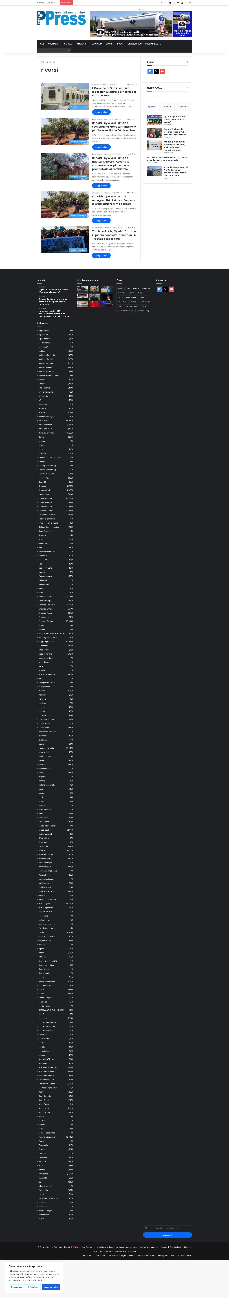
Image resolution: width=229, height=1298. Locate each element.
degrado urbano (45, 531)
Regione (42, 953)
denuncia (42, 535)
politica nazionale (46, 879)
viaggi (41, 1194)
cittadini (42, 445)
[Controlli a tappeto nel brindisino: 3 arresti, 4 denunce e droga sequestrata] (94, 297)
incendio (42, 695)
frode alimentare (46, 658)
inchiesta (42, 699)
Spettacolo (43, 1063)
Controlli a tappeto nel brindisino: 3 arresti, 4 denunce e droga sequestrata (105, 3)
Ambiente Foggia (46, 363)
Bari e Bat (43, 421)
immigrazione (44, 687)
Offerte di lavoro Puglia (116, 1255)
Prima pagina (44, 904)
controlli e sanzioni (46, 474)
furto (41, 666)
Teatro (41, 1141)
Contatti (139, 1255)
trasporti (42, 1161)
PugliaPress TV (153, 44)
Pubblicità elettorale (47, 928)
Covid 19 (42, 482)
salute (41, 977)
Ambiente (82, 44)
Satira (43, 1120)
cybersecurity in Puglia (48, 523)
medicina (42, 764)
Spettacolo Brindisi (46, 1071)
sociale (42, 1043)
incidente (42, 703)
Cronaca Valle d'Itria (47, 515)
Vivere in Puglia (45, 1211)
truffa (41, 1166)
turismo (42, 1170)
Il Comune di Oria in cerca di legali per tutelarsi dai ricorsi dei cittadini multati (114, 91)
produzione (43, 916)
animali (42, 380)
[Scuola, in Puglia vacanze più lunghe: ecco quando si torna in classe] (107, 289)
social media (44, 1039)
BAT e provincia (45, 429)
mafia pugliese (45, 756)
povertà (42, 895)
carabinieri (146, 288)
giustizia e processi (47, 674)
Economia (97, 44)
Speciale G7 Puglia (46, 1059)
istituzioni (43, 736)
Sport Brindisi (44, 1100)
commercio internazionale (50, 457)
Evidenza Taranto (46, 621)
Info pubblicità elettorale (181, 1255)
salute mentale (45, 985)
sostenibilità (44, 1051)
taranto (143, 306)
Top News (43, 1157)
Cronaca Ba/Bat (45, 490)
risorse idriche (44, 973)
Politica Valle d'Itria (47, 891)
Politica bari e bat (46, 854)
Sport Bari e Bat (45, 1096)
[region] (34, 1277)
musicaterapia (45, 809)
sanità (41, 989)
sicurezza (43, 1018)
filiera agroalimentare (48, 637)
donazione (43, 543)
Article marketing (46, 392)
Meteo (41, 773)
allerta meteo (44, 343)
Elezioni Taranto (45, 568)
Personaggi (43, 846)
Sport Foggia (44, 1104)
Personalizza (16, 1287)
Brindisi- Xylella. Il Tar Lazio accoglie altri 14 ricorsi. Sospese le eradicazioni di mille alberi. (113, 200)
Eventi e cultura (45, 597)
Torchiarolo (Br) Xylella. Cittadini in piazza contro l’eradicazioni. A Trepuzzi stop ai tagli (114, 235)
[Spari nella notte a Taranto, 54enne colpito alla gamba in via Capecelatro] (107, 304)
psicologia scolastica (47, 924)
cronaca (121, 293)
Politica (67, 44)
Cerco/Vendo (135, 44)
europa (42, 588)
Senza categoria (45, 998)
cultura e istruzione (47, 519)
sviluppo (42, 1129)
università (43, 1178)
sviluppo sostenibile (47, 1133)
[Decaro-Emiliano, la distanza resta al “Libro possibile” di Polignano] (154, 133)
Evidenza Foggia (45, 613)
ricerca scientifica (46, 965)
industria (42, 715)
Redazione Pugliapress (102, 119)
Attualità (42, 408)
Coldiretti (42, 453)
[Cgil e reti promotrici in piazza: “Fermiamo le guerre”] (154, 120)
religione (42, 957)
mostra (42, 801)
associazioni (44, 404)
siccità (41, 1014)
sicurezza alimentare (47, 1022)
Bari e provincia (45, 425)
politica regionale (46, 883)
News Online (44, 822)
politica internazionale (48, 871)
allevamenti (43, 347)
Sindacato (43, 1035)
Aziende (42, 412)
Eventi (120, 44)
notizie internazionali (47, 826)
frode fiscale (44, 662)
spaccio (42, 1055)
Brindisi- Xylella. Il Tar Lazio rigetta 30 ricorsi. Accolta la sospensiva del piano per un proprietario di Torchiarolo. (111, 163)
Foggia (140, 293)
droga (41, 547)
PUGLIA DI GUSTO (46, 936)
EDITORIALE (44, 560)
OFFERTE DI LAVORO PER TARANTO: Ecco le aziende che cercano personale (167, 158)
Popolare (151, 106)
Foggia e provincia (46, 642)
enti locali (43, 580)
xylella (41, 1219)
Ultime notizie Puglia (125, 311)
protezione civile (45, 920)
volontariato (44, 1215)
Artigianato (43, 396)
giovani (42, 670)
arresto (42, 384)
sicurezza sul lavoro (47, 1026)
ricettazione (44, 969)
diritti (41, 539)
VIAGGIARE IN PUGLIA (48, 1198)
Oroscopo (43, 842)
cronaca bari (44, 494)
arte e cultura (44, 388)
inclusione (43, 707)
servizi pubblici (45, 1006)
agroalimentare (45, 339)
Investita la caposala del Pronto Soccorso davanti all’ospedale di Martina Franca (176, 171)
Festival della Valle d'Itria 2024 (51, 633)
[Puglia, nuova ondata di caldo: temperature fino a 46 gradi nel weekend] (94, 304)
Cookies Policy (150, 1255)
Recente (167, 106)
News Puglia (122, 302)
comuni (42, 461)
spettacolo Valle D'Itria (48, 1088)
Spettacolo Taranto (47, 1084)
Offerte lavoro (44, 838)
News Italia (43, 818)
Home (42, 44)
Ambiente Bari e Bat (47, 355)
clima (41, 449)
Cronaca (53, 44)
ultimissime (43, 1174)
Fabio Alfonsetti (100, 84)
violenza (42, 1202)
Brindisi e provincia (47, 433)
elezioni (42, 564)
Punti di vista (44, 944)
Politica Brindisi (45, 858)
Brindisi (136, 288)
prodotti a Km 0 (45, 912)
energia (42, 572)
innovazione (44, 728)
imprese (42, 691)
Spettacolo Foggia (46, 1075)
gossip (41, 678)
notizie (133, 302)
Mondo (41, 793)
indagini (42, 711)
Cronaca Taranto (46, 511)
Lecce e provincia (46, 748)
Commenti (183, 106)
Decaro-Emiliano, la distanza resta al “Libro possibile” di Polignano (175, 132)
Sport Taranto (44, 1112)
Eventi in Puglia (45, 601)
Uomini (41, 1182)
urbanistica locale (46, 1186)
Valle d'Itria (43, 1190)
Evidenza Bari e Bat (47, 605)
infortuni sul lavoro (46, 719)
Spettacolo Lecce (46, 1080)
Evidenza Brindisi (46, 609)
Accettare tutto (51, 1287)
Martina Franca (132, 297)
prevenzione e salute (47, 899)
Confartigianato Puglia (48, 470)
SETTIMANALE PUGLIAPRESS (51, 1010)
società (42, 1047)
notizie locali (44, 830)
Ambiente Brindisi (46, 359)
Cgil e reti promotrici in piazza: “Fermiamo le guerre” (175, 119)
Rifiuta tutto (33, 1287)
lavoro (41, 744)
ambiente (43, 351)
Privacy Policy (163, 1255)
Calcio (41, 437)
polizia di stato (145, 302)
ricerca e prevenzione (48, 961)
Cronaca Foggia (45, 502)
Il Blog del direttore (47, 682)
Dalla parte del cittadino (49, 527)
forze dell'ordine (45, 654)
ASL (40, 400)
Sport (109, 44)
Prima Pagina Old (46, 908)
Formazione (43, 646)
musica (42, 805)
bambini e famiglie (46, 416)
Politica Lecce (45, 875)
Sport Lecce (44, 1108)
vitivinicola (43, 1206)
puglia (120, 306)
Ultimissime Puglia (143, 311)
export (41, 625)
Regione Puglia (131, 306)
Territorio (42, 1153)
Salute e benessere (47, 981)
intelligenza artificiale (47, 732)
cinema (42, 441)
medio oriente (44, 768)
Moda (41, 789)
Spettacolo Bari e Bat (48, 1067)
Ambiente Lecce (45, 367)
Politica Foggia (45, 867)
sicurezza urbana (46, 1030)
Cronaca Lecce (45, 506)
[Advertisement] (79, 1278)
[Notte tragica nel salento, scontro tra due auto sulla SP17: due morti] (82, 297)
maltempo (43, 760)
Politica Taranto (45, 887)
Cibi (42, 797)
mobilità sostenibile (47, 785)
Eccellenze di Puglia (47, 551)
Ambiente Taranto (46, 371)
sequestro (43, 1002)
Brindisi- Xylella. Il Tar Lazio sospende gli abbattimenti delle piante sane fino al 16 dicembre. (114, 126)
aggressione (44, 330)
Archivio (130, 1255)
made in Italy (44, 752)
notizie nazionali (45, 834)
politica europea (45, 863)
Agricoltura (43, 335)
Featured (42, 629)
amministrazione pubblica (49, 375)
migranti (42, 777)
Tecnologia (43, 1145)
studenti (42, 1125)
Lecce (120, 297)
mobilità (42, 781)
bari (128, 288)
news (41, 813)
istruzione (43, 740)
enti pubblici (44, 584)
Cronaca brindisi (45, 498)
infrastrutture (44, 723)
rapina (41, 949)
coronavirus (44, 478)
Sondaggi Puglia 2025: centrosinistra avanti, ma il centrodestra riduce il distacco (175, 145)
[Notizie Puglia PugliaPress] (61, 18)
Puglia (41, 932)
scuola (41, 994)
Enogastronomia (45, 576)
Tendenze (43, 1149)
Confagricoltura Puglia (48, 466)
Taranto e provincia (47, 1137)
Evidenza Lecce (45, 617)
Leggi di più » (101, 112)
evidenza (131, 293)
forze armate (44, 650)
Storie (41, 1116)
